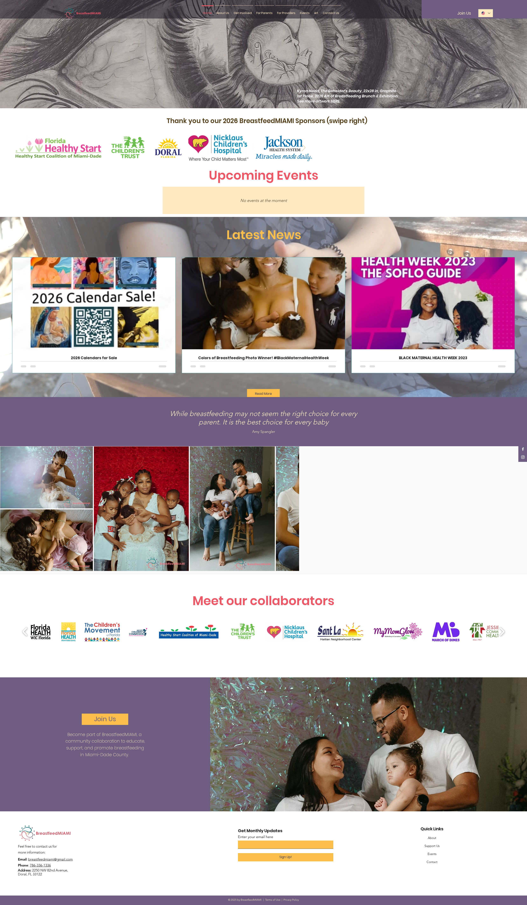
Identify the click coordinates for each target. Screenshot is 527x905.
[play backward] (25, 631)
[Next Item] (507, 148)
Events (432, 854)
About (432, 838)
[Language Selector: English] (485, 13)
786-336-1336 (40, 865)
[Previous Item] (19, 148)
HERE (335, 101)
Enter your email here (255, 837)
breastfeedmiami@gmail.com (50, 859)
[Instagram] (523, 457)
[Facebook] (523, 449)
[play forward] (502, 631)
